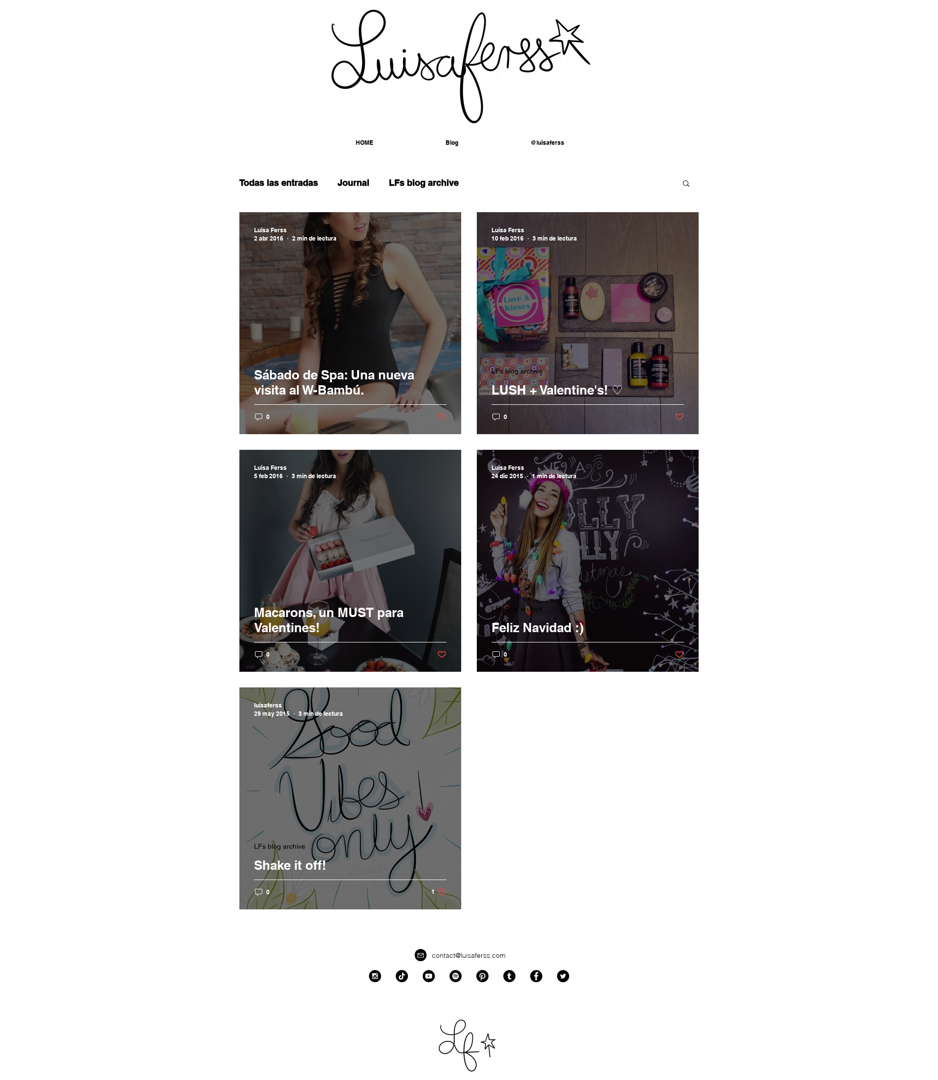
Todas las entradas (278, 182)
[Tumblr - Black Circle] (509, 976)
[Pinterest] (482, 976)
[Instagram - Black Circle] (375, 976)
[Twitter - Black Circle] (563, 976)
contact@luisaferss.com (469, 955)
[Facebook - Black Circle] (536, 976)
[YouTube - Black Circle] (429, 976)
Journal (353, 182)
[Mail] (420, 955)
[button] (547, 143)
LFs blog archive (424, 182)
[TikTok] (402, 976)
